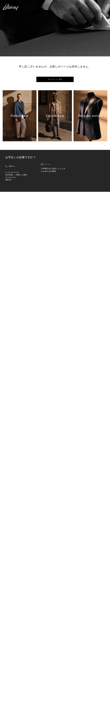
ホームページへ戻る (55, 79)
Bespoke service (90, 116)
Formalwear (20, 116)
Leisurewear (55, 116)
